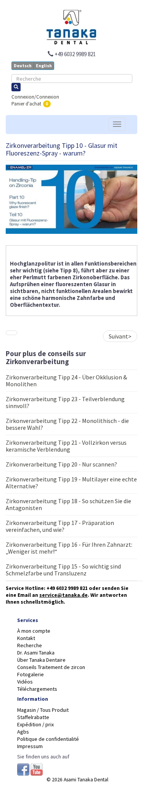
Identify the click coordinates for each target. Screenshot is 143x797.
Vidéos (25, 681)
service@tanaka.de (63, 595)
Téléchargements (37, 688)
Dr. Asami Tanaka (36, 652)
